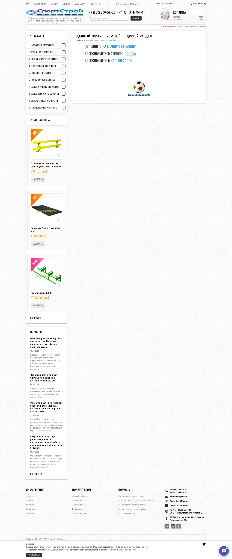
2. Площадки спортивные (41, 52)
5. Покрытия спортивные (40, 73)
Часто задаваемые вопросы (131, 496)
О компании (40, 3)
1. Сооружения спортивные (41, 45)
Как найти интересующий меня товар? (135, 500)
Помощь (124, 490)
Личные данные (79, 504)
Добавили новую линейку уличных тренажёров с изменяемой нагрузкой (44, 378)
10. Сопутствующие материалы (43, 107)
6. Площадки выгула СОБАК (42, 80)
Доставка (80, 3)
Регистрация (168, 3)
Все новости (36, 474)
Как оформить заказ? (127, 513)
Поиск (136, 18)
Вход (158, 3)
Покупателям (81, 490)
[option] (116, 26)
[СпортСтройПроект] (54, 12)
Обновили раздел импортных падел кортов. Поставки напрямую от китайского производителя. (46, 342)
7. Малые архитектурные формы (44, 87)
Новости (30, 496)
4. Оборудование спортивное (42, 66)
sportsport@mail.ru (130, 4)
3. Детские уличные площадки (43, 59)
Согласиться (34, 554)
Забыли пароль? (79, 513)
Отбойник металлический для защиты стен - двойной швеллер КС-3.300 (46, 166)
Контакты (95, 3)
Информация (35, 490)
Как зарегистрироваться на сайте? (134, 509)
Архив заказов (78, 500)
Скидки (54, 3)
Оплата (66, 3)
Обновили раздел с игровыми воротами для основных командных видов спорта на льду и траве (46, 407)
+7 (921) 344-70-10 (131, 12)
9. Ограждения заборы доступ (43, 101)
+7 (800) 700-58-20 (102, 12)
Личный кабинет (79, 496)
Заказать (38, 179)
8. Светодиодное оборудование (44, 94)
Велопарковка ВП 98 (41, 293)
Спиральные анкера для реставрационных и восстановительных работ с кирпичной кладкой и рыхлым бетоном (46, 442)
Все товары (35, 318)
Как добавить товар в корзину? (132, 504)
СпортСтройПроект (179, 501)
